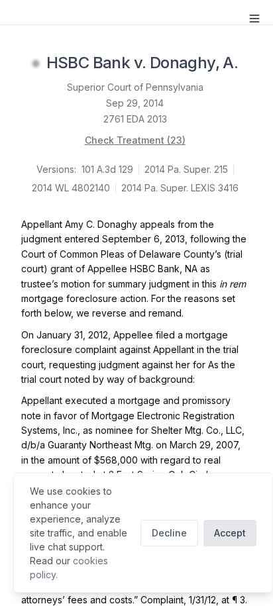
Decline (169, 532)
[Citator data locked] (36, 64)
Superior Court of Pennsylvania (135, 87)
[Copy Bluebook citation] (252, 64)
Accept (230, 532)
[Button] (254, 18)
